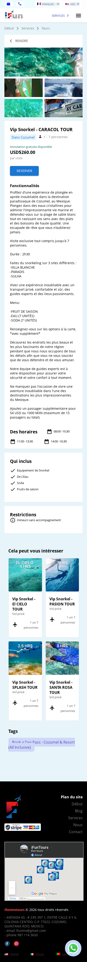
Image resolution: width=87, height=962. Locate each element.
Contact (76, 831)
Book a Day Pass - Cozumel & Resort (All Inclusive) (41, 745)
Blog (79, 810)
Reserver (24, 171)
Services (27, 28)
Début (9, 28)
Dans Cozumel (23, 137)
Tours (46, 28)
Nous (78, 824)
